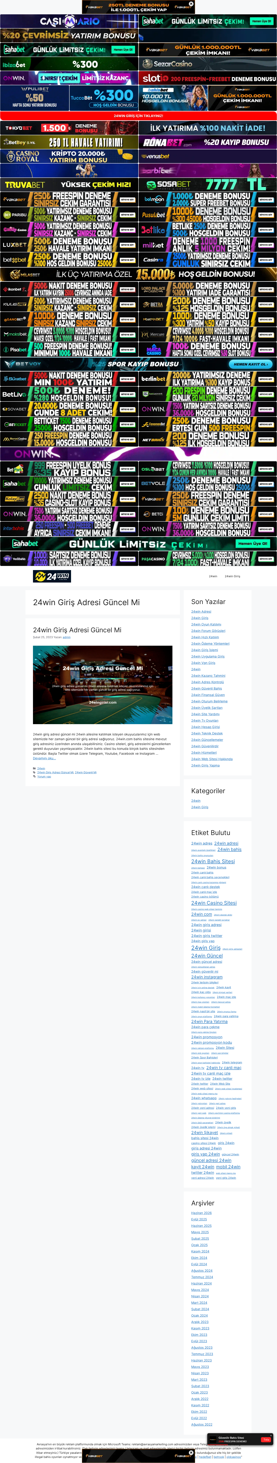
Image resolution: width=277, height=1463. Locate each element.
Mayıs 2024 (200, 1290)
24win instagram (207, 976)
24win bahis (229, 849)
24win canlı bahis (202, 872)
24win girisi (201, 930)
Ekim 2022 (199, 1412)
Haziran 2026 (201, 1213)
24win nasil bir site (203, 1011)
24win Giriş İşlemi (204, 650)
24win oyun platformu (201, 1016)
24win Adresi (201, 611)
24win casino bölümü (205, 896)
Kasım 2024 (200, 1251)
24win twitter (222, 1079)
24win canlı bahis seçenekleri (210, 877)
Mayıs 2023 (200, 1367)
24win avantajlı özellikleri (203, 850)
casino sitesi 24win (203, 1143)
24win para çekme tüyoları (204, 1032)
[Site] (69, 199)
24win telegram (232, 1062)
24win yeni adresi (202, 1108)
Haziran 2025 (201, 1226)
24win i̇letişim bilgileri (204, 982)
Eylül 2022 (199, 1418)
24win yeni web (198, 1113)
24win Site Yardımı (205, 714)
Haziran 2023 (201, 1360)
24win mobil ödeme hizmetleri (205, 1007)
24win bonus (216, 867)
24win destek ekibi (223, 915)
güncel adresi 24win (211, 1160)
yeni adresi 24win (202, 1178)
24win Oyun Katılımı (206, 624)
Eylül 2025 (199, 1219)
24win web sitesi (202, 1088)
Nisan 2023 (200, 1373)
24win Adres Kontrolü (207, 682)
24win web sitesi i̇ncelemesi (228, 1089)
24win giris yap (203, 941)
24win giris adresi (206, 925)
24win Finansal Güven (208, 695)
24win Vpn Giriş (203, 663)
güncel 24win (230, 1154)
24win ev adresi (199, 920)
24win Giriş (232, 576)
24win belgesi (198, 868)
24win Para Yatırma (209, 1021)
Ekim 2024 (199, 1258)
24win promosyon (206, 1037)
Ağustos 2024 (202, 1271)
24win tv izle (200, 1079)
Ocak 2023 (199, 1392)
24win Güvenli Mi (85, 772)
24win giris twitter (206, 935)
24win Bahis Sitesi (213, 861)
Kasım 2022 (200, 1405)
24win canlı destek (205, 887)
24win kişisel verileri (222, 992)
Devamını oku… (44, 758)
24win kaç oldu (201, 992)
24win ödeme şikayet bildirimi (205, 1118)
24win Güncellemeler (207, 740)
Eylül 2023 (199, 1341)
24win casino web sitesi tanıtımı (206, 909)
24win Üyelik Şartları (207, 708)
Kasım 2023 (200, 1328)
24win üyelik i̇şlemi (203, 1127)
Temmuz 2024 (202, 1277)
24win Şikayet (204, 1132)
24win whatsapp (204, 1098)
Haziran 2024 (201, 1283)
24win (213, 576)
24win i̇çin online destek (202, 987)
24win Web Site (220, 1083)
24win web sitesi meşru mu (204, 1093)
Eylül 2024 (199, 1264)
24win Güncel (207, 956)
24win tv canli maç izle (210, 1073)
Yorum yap (44, 776)
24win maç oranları (200, 1002)
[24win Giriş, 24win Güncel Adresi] (52, 576)
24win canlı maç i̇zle (204, 892)
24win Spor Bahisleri (204, 1057)
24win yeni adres (217, 1103)
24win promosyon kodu (211, 1042)
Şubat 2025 (200, 1238)
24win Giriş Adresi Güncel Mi (77, 630)
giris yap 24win (205, 1153)
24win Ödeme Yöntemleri (210, 644)
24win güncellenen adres (203, 967)
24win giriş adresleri (232, 949)
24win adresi (226, 843)
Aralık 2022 (199, 1399)
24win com (201, 914)
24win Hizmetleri (204, 753)
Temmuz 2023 (202, 1354)
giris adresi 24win (206, 1148)
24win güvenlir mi (204, 971)
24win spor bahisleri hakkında (205, 1063)
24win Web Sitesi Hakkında (212, 759)
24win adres (201, 843)
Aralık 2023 (200, 1322)
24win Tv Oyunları (204, 720)
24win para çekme (205, 1027)
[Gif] (138, 274)
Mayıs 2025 (200, 1232)
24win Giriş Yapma (205, 765)
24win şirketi (226, 1133)
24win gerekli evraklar (219, 920)
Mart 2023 (199, 1380)
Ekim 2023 (199, 1335)
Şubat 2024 (200, 1309)
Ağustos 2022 (201, 1424)
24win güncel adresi (206, 962)
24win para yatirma (226, 1016)
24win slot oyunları (200, 1053)
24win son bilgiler (219, 1053)
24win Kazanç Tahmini (208, 676)
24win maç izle (226, 997)
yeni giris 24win (226, 1178)
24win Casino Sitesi (214, 903)
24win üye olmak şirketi (228, 1127)
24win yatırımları (199, 1103)
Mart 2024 (199, 1303)
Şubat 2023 (200, 1386)
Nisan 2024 (200, 1296)
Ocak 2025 (199, 1245)
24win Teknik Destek (207, 733)
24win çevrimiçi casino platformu (224, 1113)
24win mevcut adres (221, 1002)
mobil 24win (228, 1166)
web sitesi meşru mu (226, 1173)
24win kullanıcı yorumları (203, 997)
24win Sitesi (225, 1048)
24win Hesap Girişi (205, 727)
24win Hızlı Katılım (205, 637)
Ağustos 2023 (202, 1347)
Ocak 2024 (199, 1315)
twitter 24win (202, 1172)
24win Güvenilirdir (205, 746)
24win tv (197, 1068)
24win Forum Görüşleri (208, 631)
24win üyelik (223, 1122)
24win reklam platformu (202, 1048)
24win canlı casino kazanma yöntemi (208, 882)
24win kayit (223, 987)
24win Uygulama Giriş (208, 656)
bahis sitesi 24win (205, 1138)
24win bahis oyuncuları (202, 855)
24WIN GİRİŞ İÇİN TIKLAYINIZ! (138, 116)
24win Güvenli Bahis (206, 688)
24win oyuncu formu (226, 1011)
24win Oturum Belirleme (209, 701)
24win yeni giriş (226, 1108)
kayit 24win (202, 1166)
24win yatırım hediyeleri (230, 1098)
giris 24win (226, 1143)
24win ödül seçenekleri (202, 1122)
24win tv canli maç (224, 1067)
